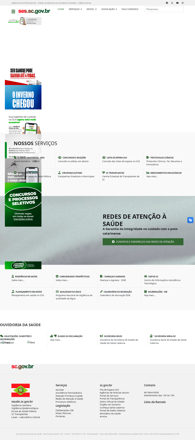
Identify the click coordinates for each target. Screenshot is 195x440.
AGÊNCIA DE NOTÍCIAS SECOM (23, 3)
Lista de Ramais (155, 402)
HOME (61, 9)
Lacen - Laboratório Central (25, 417)
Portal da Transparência (112, 398)
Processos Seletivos (66, 401)
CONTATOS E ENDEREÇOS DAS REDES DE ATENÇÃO (144, 241)
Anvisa (103, 416)
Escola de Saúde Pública (23, 411)
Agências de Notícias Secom (114, 392)
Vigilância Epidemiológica (24, 408)
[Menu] (13, 11)
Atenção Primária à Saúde (69, 395)
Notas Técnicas (63, 413)
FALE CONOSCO (130, 9)
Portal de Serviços (109, 395)
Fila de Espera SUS (109, 389)
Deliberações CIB (64, 410)
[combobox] (164, 9)
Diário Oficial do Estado (112, 401)
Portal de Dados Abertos (112, 410)
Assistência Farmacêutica (69, 392)
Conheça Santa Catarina (112, 407)
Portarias (60, 416)
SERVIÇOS (74, 9)
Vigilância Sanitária (21, 405)
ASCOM (60, 389)
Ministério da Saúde (110, 413)
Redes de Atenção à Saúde (69, 398)
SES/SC (90, 9)
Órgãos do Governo (110, 404)
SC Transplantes (19, 414)
